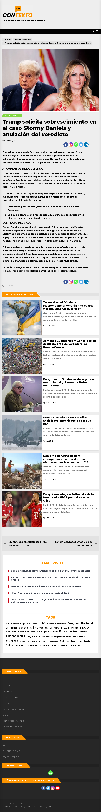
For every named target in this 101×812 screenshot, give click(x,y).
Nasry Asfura (31, 641)
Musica (22, 641)
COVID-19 (24, 628)
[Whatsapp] (76, 144)
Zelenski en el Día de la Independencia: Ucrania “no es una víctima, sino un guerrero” (68, 305)
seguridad (19, 645)
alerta (9, 623)
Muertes (12, 641)
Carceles (35, 624)
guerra (83, 631)
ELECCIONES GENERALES (17, 632)
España (34, 631)
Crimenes (37, 627)
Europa (43, 631)
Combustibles (60, 624)
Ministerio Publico (75, 637)
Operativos (53, 641)
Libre (34, 637)
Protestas (76, 641)
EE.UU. (84, 627)
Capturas (25, 623)
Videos (6, 703)
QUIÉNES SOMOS (12, 751)
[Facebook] (65, 144)
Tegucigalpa (31, 645)
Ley (29, 636)
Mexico (49, 637)
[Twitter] (81, 144)
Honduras (15, 636)
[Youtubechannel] (57, 788)
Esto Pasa (7, 685)
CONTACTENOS (10, 757)
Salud (9, 645)
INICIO (6, 745)
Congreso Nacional (80, 623)
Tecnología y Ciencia (13, 721)
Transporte (43, 645)
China (44, 623)
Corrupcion (12, 628)
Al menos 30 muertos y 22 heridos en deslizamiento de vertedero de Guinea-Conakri (69, 344)
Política (64, 641)
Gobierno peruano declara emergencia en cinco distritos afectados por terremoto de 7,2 (65, 459)
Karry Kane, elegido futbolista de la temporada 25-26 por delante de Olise (68, 497)
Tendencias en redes (13, 709)
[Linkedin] (86, 144)
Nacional (7, 679)
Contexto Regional (12, 726)
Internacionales (10, 697)
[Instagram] (71, 144)
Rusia (87, 641)
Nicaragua (43, 641)
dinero (54, 627)
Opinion (6, 715)
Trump (10, 286)
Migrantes (59, 636)
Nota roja (7, 691)
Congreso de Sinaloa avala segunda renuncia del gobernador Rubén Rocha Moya (68, 382)
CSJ (46, 628)
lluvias (42, 637)
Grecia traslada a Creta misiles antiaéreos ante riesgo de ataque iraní (67, 420)
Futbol (63, 631)
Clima (51, 624)
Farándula (53, 631)
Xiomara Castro (75, 645)
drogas (63, 628)
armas (16, 624)
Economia (73, 628)
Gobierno (74, 631)
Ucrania (62, 645)
